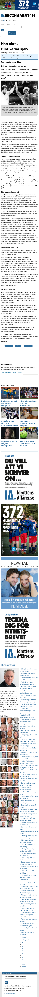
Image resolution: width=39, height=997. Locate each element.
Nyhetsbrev (28, 33)
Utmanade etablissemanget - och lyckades (27, 711)
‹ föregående (26, 940)
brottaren (9, 346)
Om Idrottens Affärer (9, 36)
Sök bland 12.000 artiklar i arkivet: (10, 24)
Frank (18, 346)
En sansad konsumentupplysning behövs (27, 882)
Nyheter (5, 33)
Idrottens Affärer (18, 16)
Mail (4, 20)
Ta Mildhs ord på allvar (28, 917)
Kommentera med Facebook (12, 373)
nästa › (24, 964)
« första (24, 938)
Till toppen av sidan (9, 993)
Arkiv (34, 33)
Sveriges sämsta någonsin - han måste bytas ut (27, 726)
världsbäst (28, 346)
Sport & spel (20, 33)
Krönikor (12, 33)
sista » (24, 966)
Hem (3, 973)
